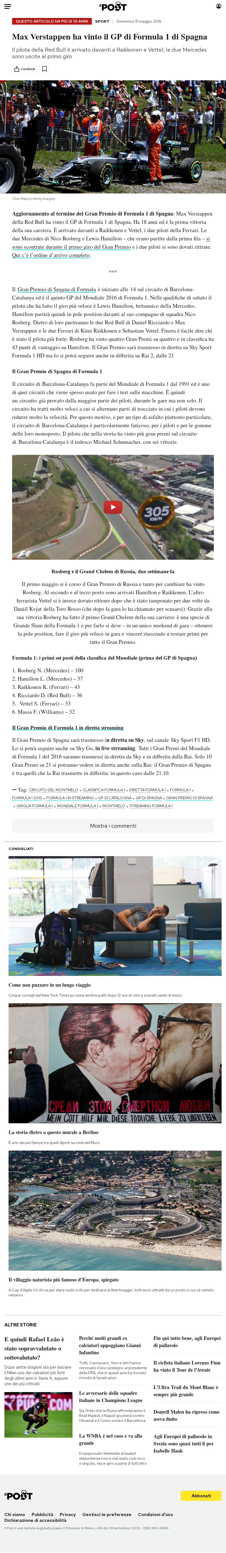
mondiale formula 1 (77, 805)
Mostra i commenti (113, 825)
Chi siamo (14, 1514)
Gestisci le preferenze (106, 1514)
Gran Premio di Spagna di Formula (57, 289)
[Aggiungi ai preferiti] (44, 68)
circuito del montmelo (53, 789)
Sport (102, 21)
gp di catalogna (114, 797)
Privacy (68, 1514)
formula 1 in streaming (70, 797)
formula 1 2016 (27, 797)
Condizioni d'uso (155, 1514)
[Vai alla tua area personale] (219, 6)
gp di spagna (149, 797)
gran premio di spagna (189, 797)
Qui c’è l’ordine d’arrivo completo (51, 255)
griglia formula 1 (35, 805)
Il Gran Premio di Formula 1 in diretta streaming (67, 728)
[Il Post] (113, 6)
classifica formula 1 (104, 789)
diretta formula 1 (147, 789)
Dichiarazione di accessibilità (35, 1520)
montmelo (114, 805)
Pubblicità (42, 1514)
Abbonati (201, 1496)
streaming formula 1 (151, 805)
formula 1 (180, 789)
